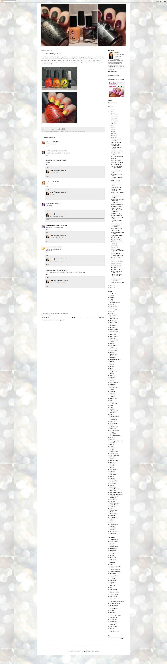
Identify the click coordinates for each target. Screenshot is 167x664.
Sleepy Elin (112, 624)
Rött (111, 467)
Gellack (111, 352)
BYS (111, 299)
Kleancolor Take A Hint (116, 187)
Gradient (54, 131)
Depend (111, 334)
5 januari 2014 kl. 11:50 (61, 151)
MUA (111, 414)
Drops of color (113, 559)
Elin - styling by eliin (50, 160)
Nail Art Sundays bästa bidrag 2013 (116, 272)
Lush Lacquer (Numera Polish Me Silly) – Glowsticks (116, 225)
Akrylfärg (112, 295)
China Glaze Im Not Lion (116, 235)
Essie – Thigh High (115, 230)
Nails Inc (112, 437)
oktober (113, 119)
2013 (111, 285)
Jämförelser (112, 387)
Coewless (112, 552)
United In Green (113, 503)
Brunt (111, 313)
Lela (47, 181)
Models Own (58, 131)
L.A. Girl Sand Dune (115, 213)
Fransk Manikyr (113, 350)
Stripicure (112, 483)
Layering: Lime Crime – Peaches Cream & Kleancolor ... (116, 168)
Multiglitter (112, 428)
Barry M (111, 301)
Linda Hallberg (113, 589)
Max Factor (112, 418)
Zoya (111, 520)
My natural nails (113, 430)
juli (112, 125)
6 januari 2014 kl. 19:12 (61, 259)
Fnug (111, 347)
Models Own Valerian (116, 142)
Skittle (111, 476)
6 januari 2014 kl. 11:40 (61, 225)
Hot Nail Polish (113, 576)
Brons (111, 311)
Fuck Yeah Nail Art (114, 568)
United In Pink (113, 504)
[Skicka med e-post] (58, 129)
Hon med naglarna (114, 575)
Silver (111, 473)
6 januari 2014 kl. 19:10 (61, 170)
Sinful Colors (113, 474)
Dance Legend (113, 329)
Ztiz (110, 522)
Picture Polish (113, 451)
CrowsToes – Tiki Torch (116, 239)
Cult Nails (112, 327)
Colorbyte (112, 553)
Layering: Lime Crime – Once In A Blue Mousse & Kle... (117, 276)
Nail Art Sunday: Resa (116, 265)
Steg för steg (113, 481)
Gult (111, 366)
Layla (111, 400)
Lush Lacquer (113, 410)
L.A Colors (112, 395)
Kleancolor (112, 391)
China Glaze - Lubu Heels (117, 162)
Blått (111, 308)
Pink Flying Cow (113, 617)
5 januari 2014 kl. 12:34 (61, 160)
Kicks (111, 389)
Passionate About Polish (115, 615)
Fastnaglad (112, 562)
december (113, 115)
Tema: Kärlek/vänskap (115, 492)
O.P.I (111, 446)
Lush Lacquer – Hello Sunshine (116, 190)
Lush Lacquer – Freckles (117, 151)
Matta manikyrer (113, 416)
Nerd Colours (113, 612)
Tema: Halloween (114, 488)
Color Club (112, 324)
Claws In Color (113, 550)
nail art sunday (68, 131)
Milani (111, 421)
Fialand (111, 564)
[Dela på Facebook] (63, 129)
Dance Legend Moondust (117, 204)
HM (110, 368)
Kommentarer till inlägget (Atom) (57, 320)
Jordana (112, 386)
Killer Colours (113, 582)
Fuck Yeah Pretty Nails (115, 569)
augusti (113, 123)
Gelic (47, 141)
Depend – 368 (114, 247)
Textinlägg (112, 497)
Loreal (111, 409)
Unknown (48, 247)
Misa (111, 425)
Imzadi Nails (112, 578)
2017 (111, 109)
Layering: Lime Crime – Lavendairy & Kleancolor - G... (117, 250)
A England (112, 293)
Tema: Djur (112, 487)
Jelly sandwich (113, 382)
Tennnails (112, 630)
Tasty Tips (112, 628)
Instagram (112, 377)
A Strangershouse (114, 539)
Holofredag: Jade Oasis (116, 206)
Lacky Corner (113, 585)
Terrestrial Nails (113, 496)
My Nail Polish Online (115, 603)
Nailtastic (112, 610)
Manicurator (112, 600)
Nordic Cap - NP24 (115, 267)
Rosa (111, 465)
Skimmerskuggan (114, 623)
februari (113, 135)
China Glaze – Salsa (116, 237)
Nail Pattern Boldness (115, 435)
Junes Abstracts (113, 580)
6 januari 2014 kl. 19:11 (61, 192)
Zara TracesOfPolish (51, 225)
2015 (111, 111)
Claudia (111, 320)
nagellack (112, 528)
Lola (111, 407)
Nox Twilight (112, 442)
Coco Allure (112, 322)
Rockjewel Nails (113, 621)
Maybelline (112, 419)
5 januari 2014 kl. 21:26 (55, 203)
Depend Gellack (113, 336)
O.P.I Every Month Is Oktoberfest (115, 181)
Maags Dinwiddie (114, 596)
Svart (111, 485)
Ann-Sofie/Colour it (50, 151)
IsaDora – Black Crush (116, 263)
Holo (111, 373)
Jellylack (112, 384)
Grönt (111, 363)
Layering (112, 398)
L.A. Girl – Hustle (115, 202)
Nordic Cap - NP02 (115, 269)
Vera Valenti (112, 506)
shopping (112, 533)
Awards (111, 297)
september (113, 121)
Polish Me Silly (113, 453)
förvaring (112, 526)
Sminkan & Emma (114, 626)
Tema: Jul (112, 490)
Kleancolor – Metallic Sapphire (116, 139)
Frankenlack (112, 348)
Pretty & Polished (114, 455)
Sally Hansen (113, 469)
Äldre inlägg (101, 317)
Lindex (111, 405)
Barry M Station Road (116, 164)
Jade (111, 380)
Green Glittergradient (116, 160)
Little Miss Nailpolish (114, 592)
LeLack (111, 587)
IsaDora (111, 379)
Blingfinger (112, 545)
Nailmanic (112, 607)
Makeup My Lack (114, 598)
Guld (111, 364)
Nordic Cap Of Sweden (115, 441)
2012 (111, 287)
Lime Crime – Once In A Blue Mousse (116, 279)
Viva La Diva (113, 510)
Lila (110, 402)
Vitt (110, 508)
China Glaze (48, 131)
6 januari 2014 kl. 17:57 (56, 247)
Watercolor (112, 515)
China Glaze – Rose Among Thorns (115, 145)
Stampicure (113, 158)
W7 (110, 512)
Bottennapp (112, 309)
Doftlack (111, 338)
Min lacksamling (113, 423)
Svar (48, 167)
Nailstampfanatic (114, 608)
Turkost (111, 501)
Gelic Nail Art (113, 573)
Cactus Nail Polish (114, 546)
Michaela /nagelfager (51, 270)
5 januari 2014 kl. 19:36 (53, 181)
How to (111, 375)
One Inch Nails (113, 614)
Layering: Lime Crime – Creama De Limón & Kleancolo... (116, 210)
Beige (111, 304)
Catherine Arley (113, 315)
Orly (111, 450)
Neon (73, 131)
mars (112, 133)
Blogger (97, 651)
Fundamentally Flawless (115, 571)
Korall (111, 393)
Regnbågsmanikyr (114, 460)
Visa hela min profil (112, 71)
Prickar (111, 457)
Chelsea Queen (113, 548)
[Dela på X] (61, 129)
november (113, 117)
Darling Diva (113, 331)
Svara (47, 146)
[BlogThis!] (59, 129)
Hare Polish (112, 372)
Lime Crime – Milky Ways (117, 261)
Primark (111, 458)
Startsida (74, 317)
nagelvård (112, 529)
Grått (111, 361)
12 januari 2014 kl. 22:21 (62, 280)
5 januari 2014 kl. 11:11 (54, 141)
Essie (111, 343)
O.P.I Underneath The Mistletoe (116, 196)
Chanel (111, 317)
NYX (111, 432)
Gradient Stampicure (114, 359)
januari (113, 137)
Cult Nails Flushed (115, 253)
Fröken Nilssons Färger (115, 566)
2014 (111, 113)
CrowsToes (112, 325)
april (112, 131)
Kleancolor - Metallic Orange (116, 148)
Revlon (111, 464)
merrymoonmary (86, 651)
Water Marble (114, 245)
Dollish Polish (113, 340)
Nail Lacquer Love (114, 605)
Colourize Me (113, 557)
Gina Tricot (112, 354)
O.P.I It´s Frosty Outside (116, 215)
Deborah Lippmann (114, 332)
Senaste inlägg (45, 317)
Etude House (113, 345)
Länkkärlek (112, 412)
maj (112, 129)
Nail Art (63, 131)
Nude (111, 444)
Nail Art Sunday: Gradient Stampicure (117, 242)
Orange (111, 448)
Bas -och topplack (114, 302)
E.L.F (111, 341)
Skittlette (112, 478)
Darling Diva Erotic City (116, 228)
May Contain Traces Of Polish (117, 601)
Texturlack (112, 499)
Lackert (47, 203)
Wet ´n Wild (112, 517)
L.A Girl (111, 396)
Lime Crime (112, 403)
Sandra (51, 170)
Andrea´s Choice (114, 541)
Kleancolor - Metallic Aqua (117, 255)
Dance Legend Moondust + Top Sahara (117, 200)
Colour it (112, 555)
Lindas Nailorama (114, 591)
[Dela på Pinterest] (64, 129)
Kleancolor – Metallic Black (117, 282)
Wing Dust (112, 519)
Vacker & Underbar (114, 631)
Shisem (111, 471)
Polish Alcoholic (113, 619)
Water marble (113, 513)
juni (112, 127)
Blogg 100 (112, 306)
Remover (112, 462)
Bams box (112, 543)
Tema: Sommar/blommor (80, 131)
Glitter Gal (112, 356)
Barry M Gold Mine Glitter (117, 156)
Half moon (112, 370)
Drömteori (112, 560)
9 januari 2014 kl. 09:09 (62, 270)
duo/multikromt (113, 524)
